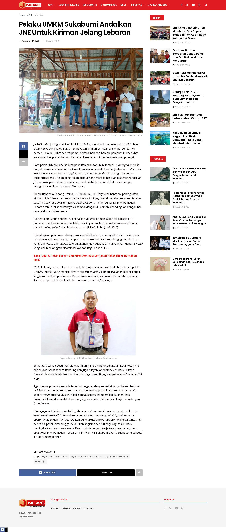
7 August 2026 (181, 248)
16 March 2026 (52, 41)
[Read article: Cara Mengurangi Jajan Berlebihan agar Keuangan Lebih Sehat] (160, 264)
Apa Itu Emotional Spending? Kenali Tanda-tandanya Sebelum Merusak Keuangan (189, 220)
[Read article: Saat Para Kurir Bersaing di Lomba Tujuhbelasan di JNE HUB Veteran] (160, 78)
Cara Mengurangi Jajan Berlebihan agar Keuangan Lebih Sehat (188, 262)
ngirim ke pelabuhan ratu (86, 456)
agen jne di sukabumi (55, 456)
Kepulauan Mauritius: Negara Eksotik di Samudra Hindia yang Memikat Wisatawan (187, 138)
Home (22, 15)
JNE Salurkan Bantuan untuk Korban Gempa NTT (190, 116)
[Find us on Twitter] (187, 5)
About (54, 508)
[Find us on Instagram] (199, 5)
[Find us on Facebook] (182, 5)
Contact (88, 508)
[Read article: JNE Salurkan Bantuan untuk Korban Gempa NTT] (160, 120)
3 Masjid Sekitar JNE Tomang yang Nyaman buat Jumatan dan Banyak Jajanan (188, 97)
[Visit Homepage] (30, 5)
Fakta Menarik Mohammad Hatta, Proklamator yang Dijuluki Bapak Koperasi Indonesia (188, 197)
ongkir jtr (40, 461)
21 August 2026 (182, 42)
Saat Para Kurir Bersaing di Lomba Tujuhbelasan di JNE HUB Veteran (190, 76)
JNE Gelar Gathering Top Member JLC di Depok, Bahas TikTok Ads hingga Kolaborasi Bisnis (189, 33)
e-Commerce (109, 5)
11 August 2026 (181, 207)
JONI (50, 5)
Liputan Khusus (157, 5)
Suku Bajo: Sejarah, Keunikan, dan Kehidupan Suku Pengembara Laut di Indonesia (189, 173)
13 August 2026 (182, 227)
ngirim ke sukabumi (116, 456)
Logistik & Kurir (69, 5)
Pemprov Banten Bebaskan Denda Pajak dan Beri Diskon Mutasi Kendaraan (188, 55)
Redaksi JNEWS (30, 41)
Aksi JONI (38, 15)
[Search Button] (206, 5)
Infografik (90, 5)
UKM (123, 5)
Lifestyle (136, 5)
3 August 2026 (181, 269)
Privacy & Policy (71, 508)
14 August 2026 (182, 182)
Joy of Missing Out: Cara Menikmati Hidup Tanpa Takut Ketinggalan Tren (187, 241)
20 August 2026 (182, 122)
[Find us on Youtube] (193, 5)
